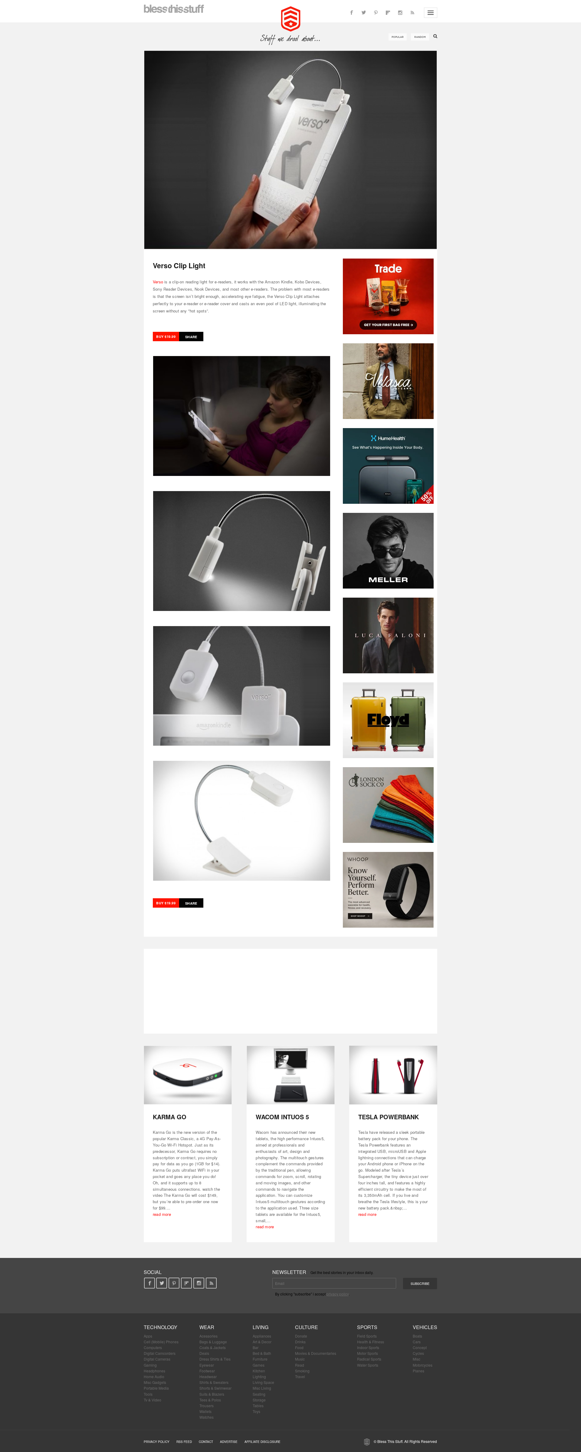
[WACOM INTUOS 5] (291, 1075)
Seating (259, 1394)
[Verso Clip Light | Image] (290, 149)
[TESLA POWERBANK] (393, 1075)
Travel (300, 1376)
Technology (160, 1327)
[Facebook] (351, 13)
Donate (301, 1335)
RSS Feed (184, 1442)
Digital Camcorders (160, 1353)
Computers (153, 1347)
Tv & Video (152, 1399)
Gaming (150, 1365)
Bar (255, 1347)
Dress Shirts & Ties (215, 1358)
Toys (256, 1411)
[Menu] (430, 13)
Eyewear (206, 1365)
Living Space (263, 1382)
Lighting (259, 1376)
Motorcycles (422, 1365)
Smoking (302, 1370)
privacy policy (338, 1293)
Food (299, 1347)
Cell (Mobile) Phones (161, 1341)
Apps (148, 1335)
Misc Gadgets (155, 1382)
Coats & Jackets (212, 1347)
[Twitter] (364, 13)
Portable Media (156, 1388)
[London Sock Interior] (388, 805)
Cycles (418, 1353)
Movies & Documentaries (315, 1353)
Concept (420, 1347)
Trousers (206, 1405)
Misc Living (262, 1388)
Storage (259, 1399)
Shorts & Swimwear (215, 1388)
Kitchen (259, 1370)
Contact (206, 1442)
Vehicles (425, 1327)
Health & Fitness (370, 1341)
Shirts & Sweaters (213, 1382)
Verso (158, 282)
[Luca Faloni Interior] (388, 635)
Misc (416, 1358)
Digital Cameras (157, 1358)
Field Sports (367, 1335)
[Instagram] (400, 13)
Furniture (260, 1358)
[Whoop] (388, 890)
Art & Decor (262, 1341)
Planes (418, 1370)
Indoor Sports (368, 1347)
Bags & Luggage (213, 1341)
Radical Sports (369, 1358)
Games (258, 1365)
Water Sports (367, 1365)
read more (162, 1214)
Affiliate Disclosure (263, 1442)
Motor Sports (367, 1353)
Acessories (208, 1335)
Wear (206, 1327)
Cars (417, 1341)
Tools (148, 1394)
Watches (206, 1417)
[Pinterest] (376, 13)
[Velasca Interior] (388, 381)
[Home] (290, 18)
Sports (367, 1327)
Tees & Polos (210, 1399)
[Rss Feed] (412, 13)
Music (300, 1358)
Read (299, 1365)
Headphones (154, 1370)
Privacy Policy (156, 1442)
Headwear (208, 1376)
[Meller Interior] (388, 551)
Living (260, 1327)
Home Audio (154, 1376)
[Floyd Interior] (388, 720)
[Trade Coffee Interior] (388, 296)
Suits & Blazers (211, 1394)
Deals (204, 1353)
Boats (417, 1335)
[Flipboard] (388, 13)
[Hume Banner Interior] (388, 466)
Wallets (205, 1411)
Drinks (300, 1341)
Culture (306, 1327)
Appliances (262, 1335)
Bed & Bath (262, 1353)
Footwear (207, 1370)
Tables (258, 1405)
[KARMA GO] (188, 1075)
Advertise (229, 1442)
